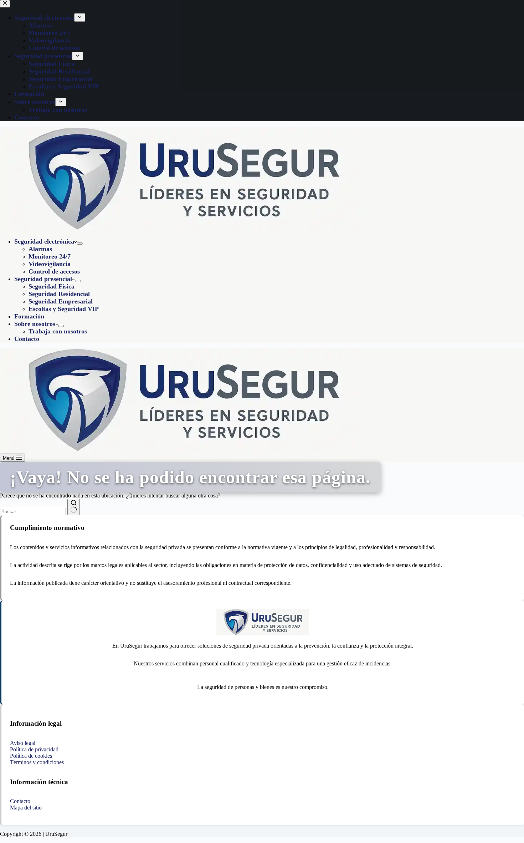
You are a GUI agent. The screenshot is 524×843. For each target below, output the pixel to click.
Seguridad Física (52, 286)
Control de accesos (54, 271)
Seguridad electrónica (44, 241)
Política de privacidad (34, 749)
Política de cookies (31, 756)
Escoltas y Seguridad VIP (64, 308)
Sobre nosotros (34, 323)
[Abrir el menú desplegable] (80, 243)
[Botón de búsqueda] (73, 507)
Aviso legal (22, 743)
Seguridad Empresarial (61, 301)
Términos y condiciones (37, 762)
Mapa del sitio (26, 807)
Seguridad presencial (43, 278)
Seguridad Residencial (59, 293)
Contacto (26, 338)
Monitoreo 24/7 (50, 256)
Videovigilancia (50, 263)
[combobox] (33, 511)
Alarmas (40, 248)
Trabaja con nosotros (58, 331)
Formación (29, 316)
